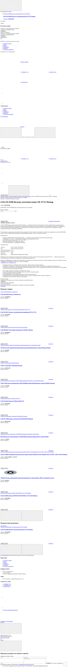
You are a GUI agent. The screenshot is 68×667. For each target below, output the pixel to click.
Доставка (8, 222)
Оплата (12, 222)
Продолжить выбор (5, 637)
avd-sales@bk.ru (24, 82)
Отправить (49, 663)
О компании (6, 47)
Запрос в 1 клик (4, 221)
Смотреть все (4, 37)
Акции (4, 44)
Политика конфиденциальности (10, 610)
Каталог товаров (24, 62)
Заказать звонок (4, 106)
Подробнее (3, 286)
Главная (2, 196)
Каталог (7, 196)
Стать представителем (8, 49)
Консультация (57, 221)
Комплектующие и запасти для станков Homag (20, 196)
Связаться (3, 31)
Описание (3, 222)
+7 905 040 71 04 (52, 72)
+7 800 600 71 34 (24, 72)
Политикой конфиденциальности (26, 664)
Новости (5, 46)
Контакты (5, 48)
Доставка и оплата (7, 43)
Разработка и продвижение (7, 621)
